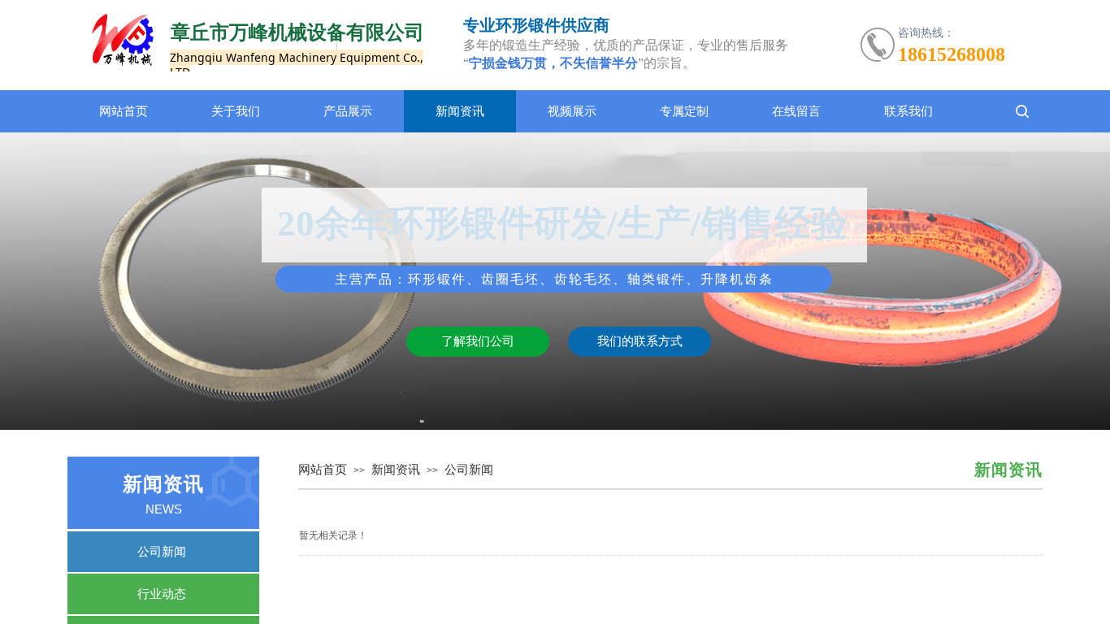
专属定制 (684, 111)
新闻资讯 (460, 111)
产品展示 (347, 111)
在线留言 (796, 111)
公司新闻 (468, 469)
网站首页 (123, 111)
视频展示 (572, 111)
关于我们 (235, 111)
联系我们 (908, 111)
